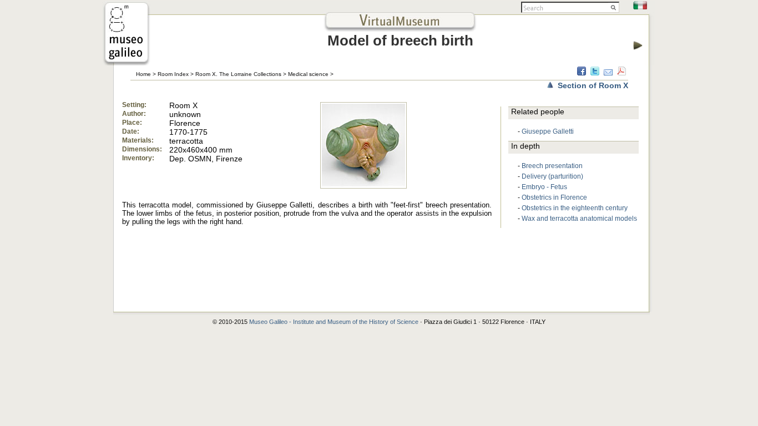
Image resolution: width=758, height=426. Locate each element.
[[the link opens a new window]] (126, 62)
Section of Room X (593, 85)
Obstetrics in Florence (554, 197)
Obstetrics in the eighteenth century (575, 208)
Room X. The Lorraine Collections (238, 74)
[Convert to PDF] (621, 72)
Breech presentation (552, 166)
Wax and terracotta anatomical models (579, 218)
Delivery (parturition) (552, 176)
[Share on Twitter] (595, 72)
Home (143, 74)
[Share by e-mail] (608, 72)
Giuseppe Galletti (548, 131)
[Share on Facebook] (581, 72)
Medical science (308, 74)
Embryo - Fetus (544, 187)
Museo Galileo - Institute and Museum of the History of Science (333, 321)
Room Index (173, 74)
